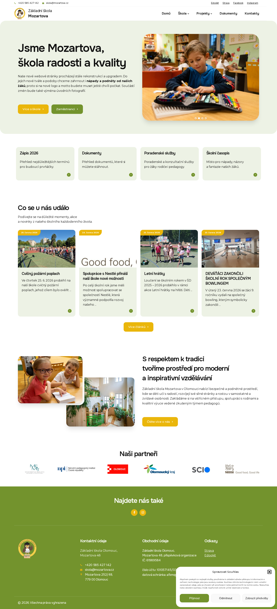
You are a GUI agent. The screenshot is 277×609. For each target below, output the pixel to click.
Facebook (238, 3)
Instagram (252, 3)
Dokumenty (228, 13)
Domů (166, 13)
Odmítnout (225, 598)
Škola (182, 13)
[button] (269, 572)
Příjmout (194, 598)
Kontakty (252, 13)
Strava (226, 3)
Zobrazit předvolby (256, 598)
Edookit (215, 3)
